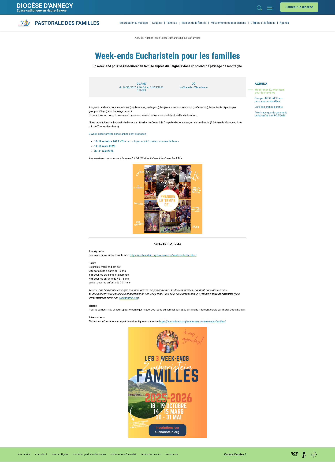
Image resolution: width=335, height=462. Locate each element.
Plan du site (24, 454)
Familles (172, 22)
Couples (157, 22)
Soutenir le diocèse (299, 7)
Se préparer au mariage (134, 22)
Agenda (284, 22)
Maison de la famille (193, 22)
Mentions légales (60, 454)
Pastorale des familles (67, 23)
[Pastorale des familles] (24, 23)
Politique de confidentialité (123, 454)
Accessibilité (40, 454)
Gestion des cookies (151, 454)
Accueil (139, 37)
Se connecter (171, 454)
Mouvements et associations (228, 22)
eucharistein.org (128, 298)
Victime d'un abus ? (235, 454)
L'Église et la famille (263, 22)
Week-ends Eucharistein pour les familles (177, 37)
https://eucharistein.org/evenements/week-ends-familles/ (163, 255)
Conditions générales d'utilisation (89, 454)
